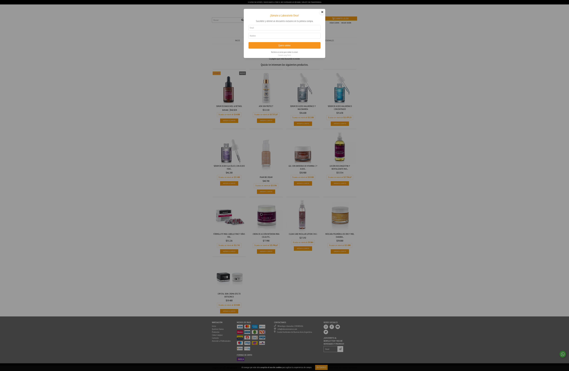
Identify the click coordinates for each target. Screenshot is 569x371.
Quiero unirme (284, 45)
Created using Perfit (284, 55)
